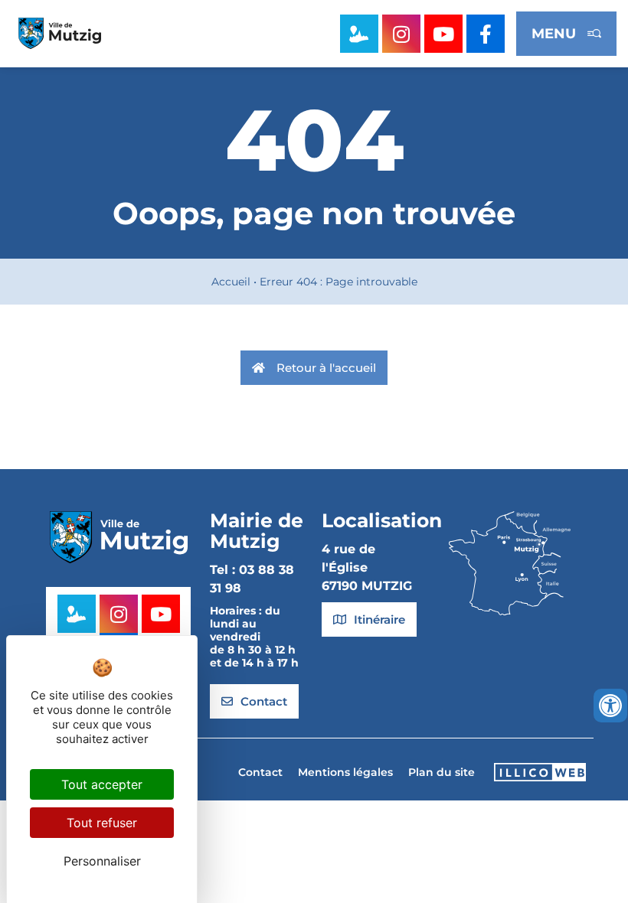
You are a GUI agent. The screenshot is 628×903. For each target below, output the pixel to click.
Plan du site (441, 772)
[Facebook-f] (485, 34)
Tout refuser (102, 822)
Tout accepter (101, 784)
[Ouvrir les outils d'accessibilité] (610, 705)
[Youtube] (443, 34)
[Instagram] (401, 34)
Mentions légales (345, 772)
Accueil (230, 281)
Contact (260, 772)
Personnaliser (102, 861)
